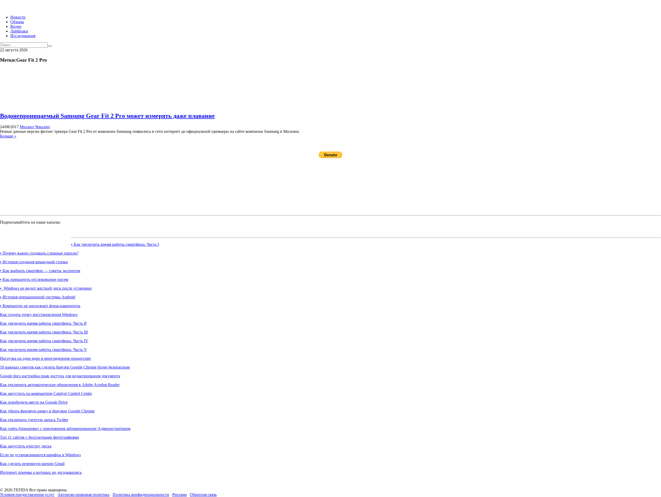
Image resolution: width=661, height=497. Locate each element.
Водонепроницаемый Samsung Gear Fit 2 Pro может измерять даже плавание (107, 115)
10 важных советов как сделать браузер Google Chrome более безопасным (65, 367)
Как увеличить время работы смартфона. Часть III (44, 332)
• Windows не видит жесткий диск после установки (46, 288)
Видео (15, 26)
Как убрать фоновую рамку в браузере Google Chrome (47, 411)
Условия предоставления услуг (27, 494)
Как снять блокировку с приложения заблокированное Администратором (65, 428)
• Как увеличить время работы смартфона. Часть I (115, 244)
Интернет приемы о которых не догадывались (41, 472)
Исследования (22, 36)
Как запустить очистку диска (25, 446)
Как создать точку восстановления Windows (38, 314)
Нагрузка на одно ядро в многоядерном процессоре (45, 358)
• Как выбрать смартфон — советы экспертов (40, 270)
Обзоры (17, 22)
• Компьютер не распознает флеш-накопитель (40, 306)
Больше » (8, 136)
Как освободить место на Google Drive (34, 402)
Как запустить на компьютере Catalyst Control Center (46, 393)
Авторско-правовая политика (83, 494)
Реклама (179, 494)
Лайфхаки (19, 31)
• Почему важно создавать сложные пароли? (39, 253)
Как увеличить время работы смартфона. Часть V (43, 349)
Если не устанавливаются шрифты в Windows (40, 455)
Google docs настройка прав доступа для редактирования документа (60, 376)
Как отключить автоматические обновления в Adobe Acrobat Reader (60, 384)
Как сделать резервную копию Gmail (32, 463)
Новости (18, 17)
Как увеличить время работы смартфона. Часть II (43, 323)
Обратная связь (203, 494)
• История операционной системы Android (37, 297)
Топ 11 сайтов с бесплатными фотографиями (39, 437)
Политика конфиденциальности (141, 494)
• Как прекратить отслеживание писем (34, 279)
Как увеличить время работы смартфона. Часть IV (44, 341)
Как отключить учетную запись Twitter (34, 420)
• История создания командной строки (34, 262)
